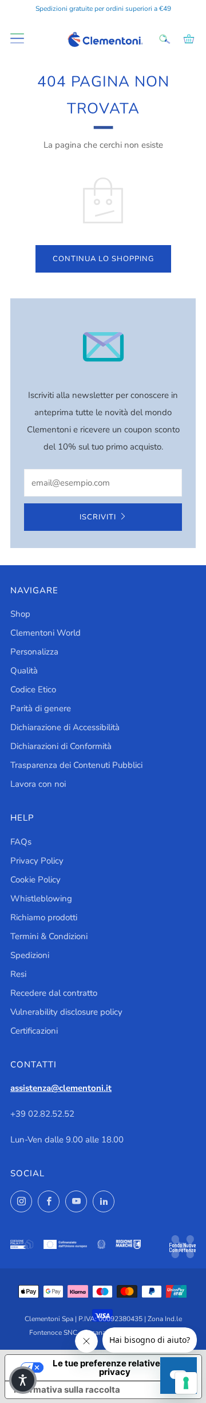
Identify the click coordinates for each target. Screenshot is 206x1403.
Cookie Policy (35, 879)
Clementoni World (45, 633)
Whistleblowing (41, 898)
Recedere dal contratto (53, 993)
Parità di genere (40, 708)
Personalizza (34, 651)
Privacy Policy (37, 860)
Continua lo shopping (103, 259)
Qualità (24, 670)
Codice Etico (33, 689)
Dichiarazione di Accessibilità (65, 727)
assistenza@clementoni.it (61, 1088)
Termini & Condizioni (49, 936)
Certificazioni (34, 1031)
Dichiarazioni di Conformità (61, 746)
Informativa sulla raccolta (67, 1389)
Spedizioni (29, 955)
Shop (20, 614)
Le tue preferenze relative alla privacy (115, 1367)
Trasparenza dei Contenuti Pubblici (76, 765)
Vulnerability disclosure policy (66, 1012)
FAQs (20, 842)
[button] (23, 1380)
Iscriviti (98, 517)
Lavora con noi (38, 784)
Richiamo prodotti (43, 917)
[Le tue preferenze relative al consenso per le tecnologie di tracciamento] (186, 1383)
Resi (18, 974)
